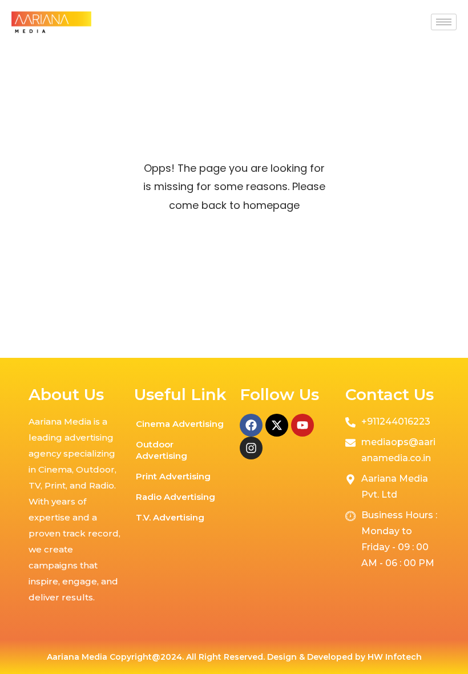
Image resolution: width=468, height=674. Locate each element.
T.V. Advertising (170, 517)
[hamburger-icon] (444, 22)
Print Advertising (173, 476)
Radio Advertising (175, 496)
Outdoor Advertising (161, 450)
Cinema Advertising (180, 423)
